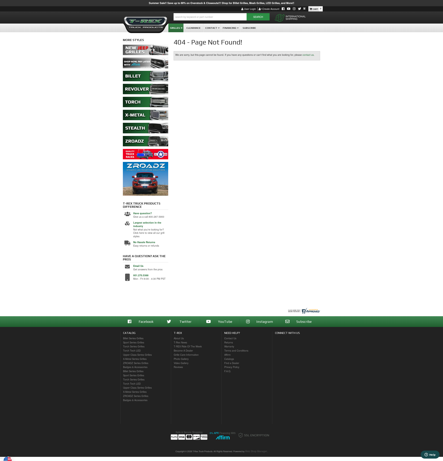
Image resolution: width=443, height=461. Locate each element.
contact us (308, 54)
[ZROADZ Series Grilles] (145, 142)
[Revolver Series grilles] (145, 90)
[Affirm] (145, 64)
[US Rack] (145, 155)
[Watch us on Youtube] (288, 9)
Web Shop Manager (256, 451)
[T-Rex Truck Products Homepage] (145, 20)
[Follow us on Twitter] (299, 9)
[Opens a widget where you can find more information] (430, 455)
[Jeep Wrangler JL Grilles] (145, 51)
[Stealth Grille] (145, 129)
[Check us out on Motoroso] (305, 8)
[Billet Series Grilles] (145, 77)
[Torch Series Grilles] (145, 103)
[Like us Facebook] (283, 9)
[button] (222, 16)
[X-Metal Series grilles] (145, 116)
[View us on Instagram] (294, 9)
